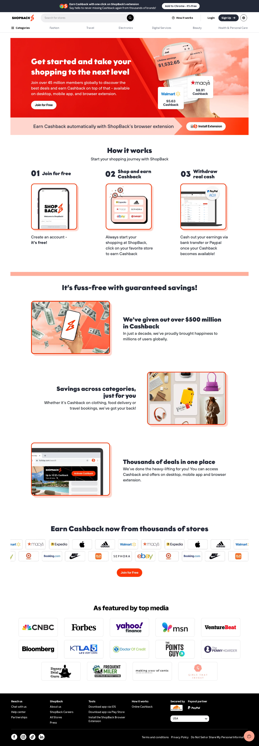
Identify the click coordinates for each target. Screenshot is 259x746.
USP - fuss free (20, 278)
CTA (13, 516)
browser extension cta (25, 119)
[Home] (23, 18)
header (15, 40)
